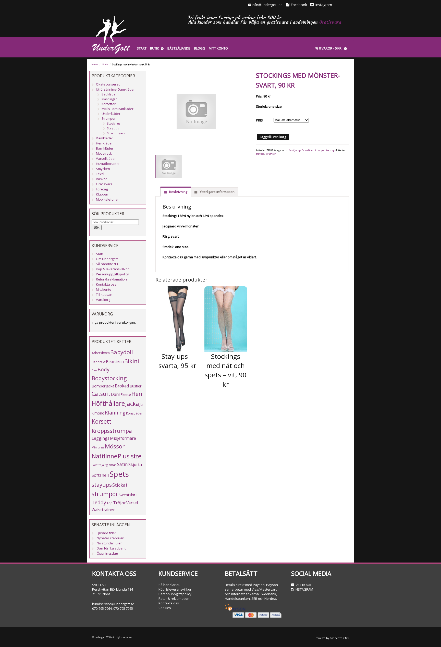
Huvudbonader (108, 163)
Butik (154, 48)
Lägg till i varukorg (273, 137)
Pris (259, 120)
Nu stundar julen (109, 543)
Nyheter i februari (110, 538)
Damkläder (104, 138)
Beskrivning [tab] (177, 191)
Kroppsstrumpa (112, 430)
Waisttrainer (103, 509)
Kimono (98, 413)
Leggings (100, 438)
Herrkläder (104, 143)
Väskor (101, 179)
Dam (115, 394)
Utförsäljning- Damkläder (300, 150)
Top (110, 503)
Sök (97, 227)
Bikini (131, 361)
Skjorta (135, 464)
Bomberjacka (103, 385)
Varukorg (103, 299)
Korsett (101, 421)
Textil (100, 174)
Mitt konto (218, 48)
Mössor (115, 446)
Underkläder (111, 114)
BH (121, 362)
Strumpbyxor (116, 133)
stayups (260, 153)
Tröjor (119, 503)
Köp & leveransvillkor (112, 269)
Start (141, 48)
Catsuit (101, 393)
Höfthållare (108, 403)
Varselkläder (106, 158)
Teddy (99, 502)
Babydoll (121, 352)
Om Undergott (107, 259)
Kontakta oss (106, 284)
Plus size (129, 456)
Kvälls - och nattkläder (117, 109)
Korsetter (109, 104)
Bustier (135, 386)
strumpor (270, 153)
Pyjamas (110, 465)
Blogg (199, 48)
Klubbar (102, 194)
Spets (119, 474)
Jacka (132, 403)
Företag (102, 189)
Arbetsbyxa (101, 352)
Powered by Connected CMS (332, 638)
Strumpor (320, 150)
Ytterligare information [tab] (217, 191)
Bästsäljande (178, 48)
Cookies (164, 607)
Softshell (100, 475)
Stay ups (113, 128)
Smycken (103, 168)
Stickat (120, 485)
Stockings (331, 150)
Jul (141, 404)
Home (94, 64)
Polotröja (98, 465)
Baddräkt (98, 362)
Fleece (126, 394)
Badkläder (109, 94)
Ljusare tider (106, 533)
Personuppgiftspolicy (112, 274)
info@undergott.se (267, 4)
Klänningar (109, 99)
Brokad (122, 386)
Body (103, 369)
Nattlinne (104, 456)
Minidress (98, 447)
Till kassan (104, 294)
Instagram (323, 4)
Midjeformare (123, 438)
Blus (94, 370)
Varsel (132, 503)
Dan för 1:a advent (111, 548)
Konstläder (134, 413)
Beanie (112, 361)
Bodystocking (109, 378)
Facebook (299, 4)
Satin (122, 464)
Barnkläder (104, 148)
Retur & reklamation (111, 279)
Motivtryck (104, 153)
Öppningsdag (107, 553)
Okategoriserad (108, 84)
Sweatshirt (128, 494)
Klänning (115, 412)
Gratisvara (330, 22)
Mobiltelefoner (107, 199)
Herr (137, 393)
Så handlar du (107, 264)
